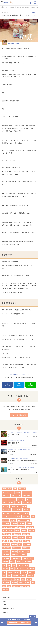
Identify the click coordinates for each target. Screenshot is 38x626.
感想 (18, 441)
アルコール (22, 489)
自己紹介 (14, 582)
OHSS (9, 489)
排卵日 (12, 562)
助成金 (17, 530)
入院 (15, 527)
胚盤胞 (11, 579)
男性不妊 (25, 449)
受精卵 (15, 537)
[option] (19, 621)
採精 (9, 565)
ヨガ (32, 516)
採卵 (4, 565)
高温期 (27, 586)
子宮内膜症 (6, 555)
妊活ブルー (26, 548)
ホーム (5, 7)
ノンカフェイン (18, 513)
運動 (4, 586)
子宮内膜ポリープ (28, 432)
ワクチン (20, 520)
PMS (15, 489)
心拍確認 (25, 558)
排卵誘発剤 (28, 562)
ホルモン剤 (26, 516)
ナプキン (26, 510)
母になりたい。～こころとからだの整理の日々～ (22, 461)
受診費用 (29, 537)
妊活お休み (27, 544)
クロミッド (21, 499)
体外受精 (11, 7)
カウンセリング (27, 492)
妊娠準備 (14, 544)
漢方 (26, 569)
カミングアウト (16, 467)
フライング (17, 516)
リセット (5, 520)
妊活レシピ (6, 551)
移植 (9, 576)
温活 (21, 569)
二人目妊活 (15, 449)
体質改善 (29, 523)
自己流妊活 (25, 458)
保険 (10, 527)
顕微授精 (32, 467)
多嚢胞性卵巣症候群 (16, 541)
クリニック (12, 499)
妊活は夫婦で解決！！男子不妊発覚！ (19, 469)
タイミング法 (6, 510)
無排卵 (32, 569)
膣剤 (23, 579)
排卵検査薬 (20, 562)
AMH (4, 489)
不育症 (27, 520)
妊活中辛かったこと (13, 434)
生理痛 (10, 572)
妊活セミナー (6, 548)
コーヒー (29, 499)
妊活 (20, 544)
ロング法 (12, 520)
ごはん (5, 503)
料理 (14, 565)
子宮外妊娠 (15, 555)
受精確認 (21, 537)
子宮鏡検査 (6, 558)
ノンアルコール (7, 513)
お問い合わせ (6, 612)
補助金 (21, 582)
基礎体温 (5, 541)
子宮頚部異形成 (16, 558)
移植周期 (15, 576)
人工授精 (20, 449)
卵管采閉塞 (26, 534)
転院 (32, 582)
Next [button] (36, 622)
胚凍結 (5, 579)
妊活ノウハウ (20, 432)
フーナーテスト (7, 516)
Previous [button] (2, 622)
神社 (4, 576)
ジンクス (17, 503)
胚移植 (17, 579)
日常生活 (20, 565)
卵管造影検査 (16, 534)
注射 (11, 569)
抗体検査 (5, 562)
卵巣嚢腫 (24, 530)
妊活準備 (14, 551)
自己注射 (29, 579)
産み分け (16, 572)
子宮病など (23, 555)
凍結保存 (21, 527)
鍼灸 (29, 449)
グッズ (5, 499)
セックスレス (14, 506)
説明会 (27, 582)
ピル (26, 513)
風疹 (21, 586)
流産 (16, 569)
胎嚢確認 (30, 576)
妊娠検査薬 (6, 544)
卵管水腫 (31, 530)
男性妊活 (31, 572)
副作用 (11, 530)
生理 (4, 572)
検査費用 (5, 569)
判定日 (5, 530)
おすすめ (10, 432)
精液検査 (22, 576)
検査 (26, 565)
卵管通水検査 (6, 534)
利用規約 (5, 605)
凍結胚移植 (30, 527)
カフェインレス (16, 496)
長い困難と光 (11, 452)
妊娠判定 (26, 541)
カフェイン (6, 496)
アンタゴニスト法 (8, 492)
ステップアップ (27, 503)
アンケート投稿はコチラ (19, 415)
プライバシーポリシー (8, 608)
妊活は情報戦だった (13, 443)
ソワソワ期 (23, 506)
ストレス (14, 432)
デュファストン (17, 510)
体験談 (13, 458)
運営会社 (5, 601)
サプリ (11, 503)
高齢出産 (22, 441)
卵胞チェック (6, 537)
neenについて (6, 597)
